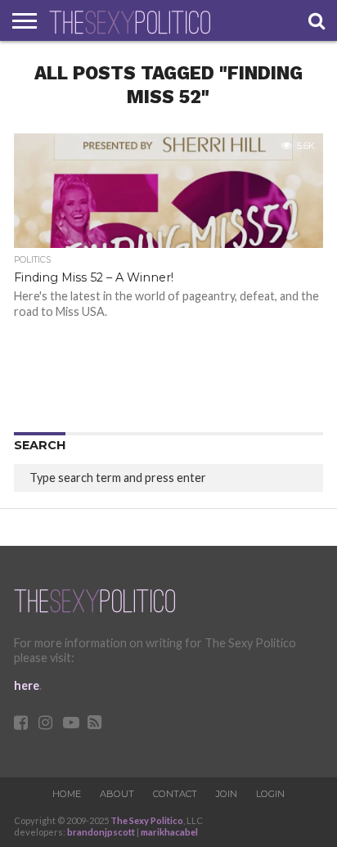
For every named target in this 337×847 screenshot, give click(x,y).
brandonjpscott (101, 832)
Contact (175, 794)
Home (66, 794)
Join (226, 794)
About (117, 794)
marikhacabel (169, 832)
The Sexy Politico (146, 820)
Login (270, 794)
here (26, 685)
